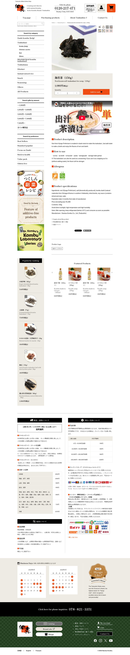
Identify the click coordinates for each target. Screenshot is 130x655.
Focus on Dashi (24, 150)
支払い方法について (82, 629)
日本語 (19, 650)
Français (38, 650)
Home (53, 22)
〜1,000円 (21, 105)
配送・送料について (82, 623)
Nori (20, 53)
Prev (52, 272)
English (28, 650)
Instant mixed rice (25, 73)
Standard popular (25, 145)
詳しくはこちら (73, 537)
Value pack (22, 159)
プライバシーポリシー (82, 634)
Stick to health (23, 154)
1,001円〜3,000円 (24, 109)
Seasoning (22, 82)
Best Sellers (22, 141)
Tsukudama (22, 64)
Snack (20, 78)
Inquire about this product (61, 219)
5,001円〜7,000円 (24, 118)
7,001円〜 (21, 123)
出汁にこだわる (57, 248)
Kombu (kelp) (23, 46)
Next (111, 272)
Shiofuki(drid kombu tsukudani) (26, 60)
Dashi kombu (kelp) (26, 38)
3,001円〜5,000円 (24, 114)
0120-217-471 (65, 8)
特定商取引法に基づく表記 (60, 222)
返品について (57, 224)
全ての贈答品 (22, 127)
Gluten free (22, 163)
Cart (102, 627)
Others (21, 56)
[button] (101, 8)
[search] (42, 24)
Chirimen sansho (24, 49)
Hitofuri (21, 69)
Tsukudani (22, 42)
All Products (22, 91)
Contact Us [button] (104, 633)
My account (105, 623)
